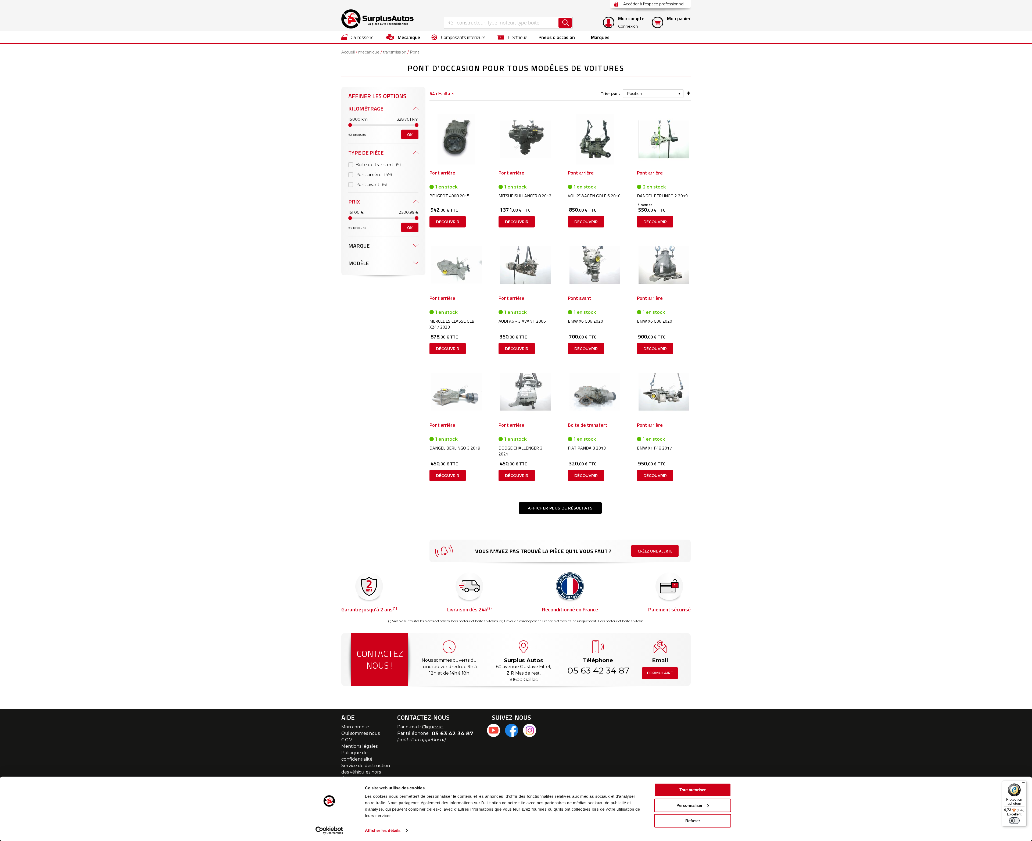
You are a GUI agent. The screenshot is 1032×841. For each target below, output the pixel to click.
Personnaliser (689, 805)
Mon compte (355, 726)
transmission (394, 52)
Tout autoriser (692, 789)
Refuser (692, 820)
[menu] (516, 37)
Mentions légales (359, 746)
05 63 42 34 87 (598, 670)
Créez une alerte (655, 551)
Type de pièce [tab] (366, 152)
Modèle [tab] (358, 263)
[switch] (1014, 820)
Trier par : (610, 93)
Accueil (348, 52)
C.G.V (346, 739)
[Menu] (1023, 784)
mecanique (368, 52)
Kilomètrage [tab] (365, 108)
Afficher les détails (382, 830)
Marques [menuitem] (600, 37)
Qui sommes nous (360, 733)
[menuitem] (358, 37)
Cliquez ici (432, 726)
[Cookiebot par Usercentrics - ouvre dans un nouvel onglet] (329, 830)
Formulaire (660, 673)
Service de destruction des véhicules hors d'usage (365, 772)
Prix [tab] (354, 201)
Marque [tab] (359, 245)
